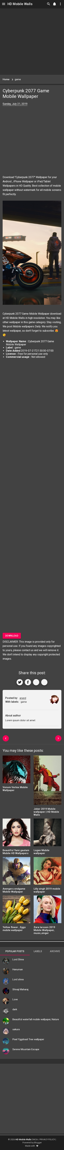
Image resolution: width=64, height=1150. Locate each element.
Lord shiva (18, 979)
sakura (16, 1029)
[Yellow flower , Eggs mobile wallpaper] (16, 910)
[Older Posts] (58, 738)
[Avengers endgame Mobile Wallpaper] (16, 871)
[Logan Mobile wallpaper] (47, 833)
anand (23, 698)
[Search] (49, 4)
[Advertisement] (32, 41)
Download (11, 635)
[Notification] (54, 4)
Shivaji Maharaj (20, 989)
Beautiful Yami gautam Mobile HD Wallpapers (16, 852)
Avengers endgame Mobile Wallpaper (14, 890)
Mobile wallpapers (23, 326)
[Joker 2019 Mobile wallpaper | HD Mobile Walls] (47, 781)
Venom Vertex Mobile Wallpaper (15, 789)
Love (15, 999)
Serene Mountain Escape (25, 1049)
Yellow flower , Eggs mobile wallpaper (14, 929)
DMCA (35, 1139)
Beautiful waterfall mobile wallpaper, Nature (35, 1019)
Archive (55, 951)
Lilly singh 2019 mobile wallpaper (47, 890)
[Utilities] (60, 4)
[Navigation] (4, 4)
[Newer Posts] (6, 738)
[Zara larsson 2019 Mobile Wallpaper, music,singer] (47, 910)
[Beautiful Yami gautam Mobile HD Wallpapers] (16, 833)
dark (14, 1009)
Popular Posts (14, 951)
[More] (44, 682)
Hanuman (17, 969)
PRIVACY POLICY (47, 1139)
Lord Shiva (18, 959)
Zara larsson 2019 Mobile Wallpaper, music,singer (44, 930)
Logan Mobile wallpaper (41, 852)
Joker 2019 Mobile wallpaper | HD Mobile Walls (46, 811)
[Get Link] (36, 682)
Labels (38, 951)
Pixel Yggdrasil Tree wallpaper (28, 1039)
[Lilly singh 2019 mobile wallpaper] (47, 871)
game (32, 322)
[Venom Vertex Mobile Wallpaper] (16, 770)
